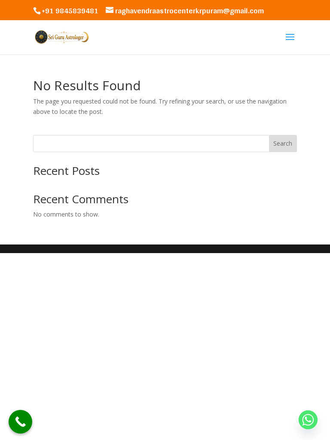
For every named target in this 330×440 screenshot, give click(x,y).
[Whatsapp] (308, 419)
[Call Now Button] (20, 422)
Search (282, 143)
